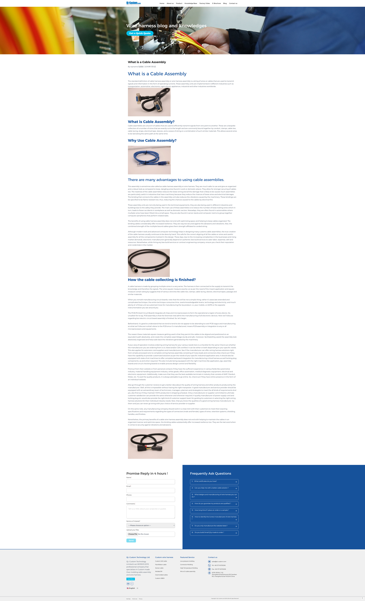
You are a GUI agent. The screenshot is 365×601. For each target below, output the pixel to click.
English (132, 588)
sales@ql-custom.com (219, 561)
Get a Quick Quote (140, 33)
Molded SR (158, 571)
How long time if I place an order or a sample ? (214, 510)
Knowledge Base (191, 3)
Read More (131, 579)
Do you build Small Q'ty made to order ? (214, 533)
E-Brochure (216, 3)
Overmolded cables (161, 575)
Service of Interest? (133, 521)
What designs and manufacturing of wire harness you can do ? (214, 496)
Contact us (233, 3)
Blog (225, 3)
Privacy (140, 598)
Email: (128, 486)
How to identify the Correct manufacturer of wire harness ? (214, 518)
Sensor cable (159, 568)
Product (179, 3)
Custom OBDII (159, 578)
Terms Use (134, 598)
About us (170, 3)
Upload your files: (132, 530)
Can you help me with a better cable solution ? (214, 488)
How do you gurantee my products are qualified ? (214, 504)
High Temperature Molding (189, 568)
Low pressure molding (187, 561)
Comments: (130, 504)
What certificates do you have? (214, 482)
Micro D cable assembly (187, 571)
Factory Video (205, 3)
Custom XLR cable (161, 561)
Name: (129, 477)
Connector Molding (186, 564)
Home (162, 3)
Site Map (128, 598)
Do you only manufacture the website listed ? (214, 526)
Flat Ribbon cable (160, 564)
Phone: (129, 495)
